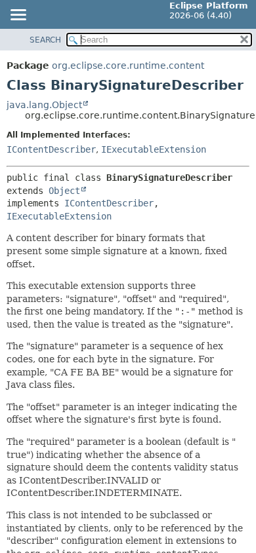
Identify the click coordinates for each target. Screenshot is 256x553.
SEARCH (45, 40)
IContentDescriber (51, 149)
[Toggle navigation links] (18, 16)
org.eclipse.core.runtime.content (128, 65)
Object (64, 190)
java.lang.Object (44, 105)
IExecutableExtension (153, 149)
